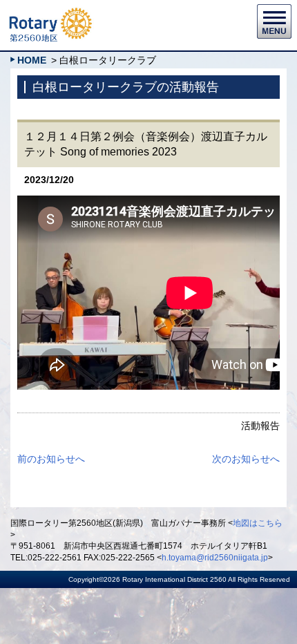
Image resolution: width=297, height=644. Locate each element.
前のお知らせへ (51, 458)
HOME (31, 60)
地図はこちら (257, 523)
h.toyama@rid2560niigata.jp (215, 557)
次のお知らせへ (246, 458)
